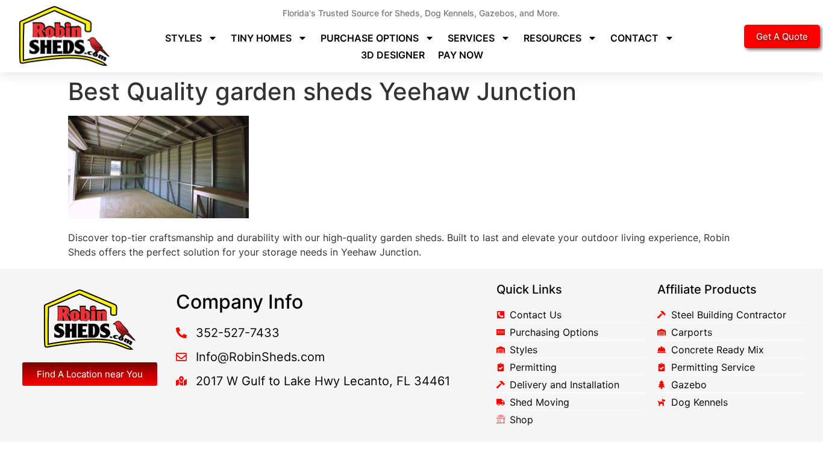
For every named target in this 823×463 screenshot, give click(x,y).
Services (471, 38)
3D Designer (393, 55)
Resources (552, 38)
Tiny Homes (261, 38)
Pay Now (460, 55)
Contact (634, 38)
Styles (183, 38)
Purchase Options (370, 38)
